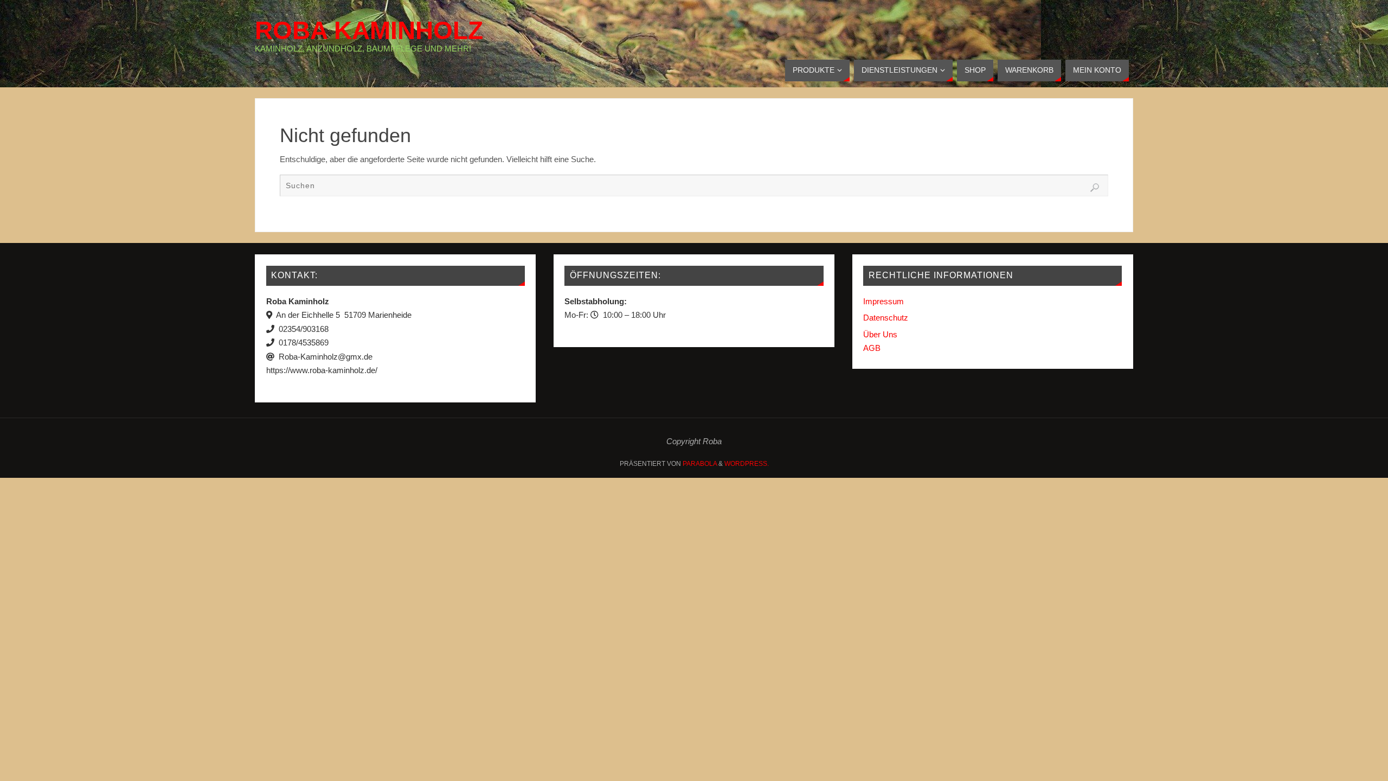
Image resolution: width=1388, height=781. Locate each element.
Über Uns (880, 334)
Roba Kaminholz (369, 30)
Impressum (883, 301)
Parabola (700, 464)
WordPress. (746, 464)
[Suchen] (1094, 187)
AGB (872, 348)
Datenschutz (885, 317)
